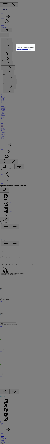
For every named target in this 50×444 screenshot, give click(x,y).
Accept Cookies (18, 49)
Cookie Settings (29, 49)
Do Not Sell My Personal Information (24, 49)
